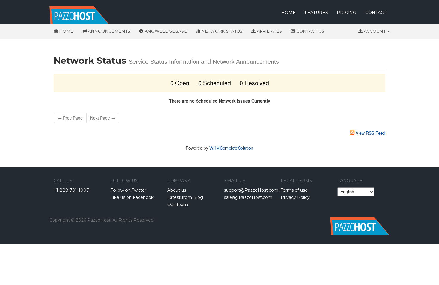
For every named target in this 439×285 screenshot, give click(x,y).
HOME (288, 12)
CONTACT (375, 12)
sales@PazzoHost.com (248, 197)
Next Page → (102, 118)
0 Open (179, 82)
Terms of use (294, 190)
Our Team (177, 204)
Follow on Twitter (128, 190)
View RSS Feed (370, 133)
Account (375, 31)
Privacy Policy (295, 197)
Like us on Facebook (132, 197)
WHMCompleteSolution (231, 148)
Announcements (108, 31)
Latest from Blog (185, 197)
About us (176, 190)
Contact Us (309, 31)
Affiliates (269, 31)
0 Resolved (254, 82)
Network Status (221, 31)
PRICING (346, 12)
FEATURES (316, 12)
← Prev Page (70, 118)
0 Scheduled (214, 82)
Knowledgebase (165, 31)
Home (65, 31)
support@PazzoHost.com (251, 190)
